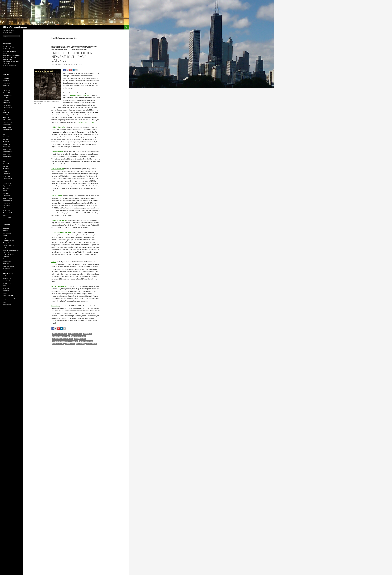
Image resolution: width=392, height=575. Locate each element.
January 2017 (6, 176)
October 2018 (7, 127)
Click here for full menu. (85, 122)
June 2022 (6, 85)
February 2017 (7, 173)
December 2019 (7, 107)
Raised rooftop (80, 338)
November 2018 (7, 124)
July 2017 (5, 161)
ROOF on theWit (57, 169)
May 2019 (5, 115)
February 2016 (7, 195)
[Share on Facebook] (64, 70)
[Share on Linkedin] (73, 70)
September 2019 (7, 110)
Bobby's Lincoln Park (59, 333)
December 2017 (7, 149)
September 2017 (7, 156)
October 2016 (7, 183)
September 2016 (7, 186)
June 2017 (6, 164)
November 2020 (7, 95)
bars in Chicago (64, 46)
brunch (5, 235)
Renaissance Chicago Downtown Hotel (65, 341)
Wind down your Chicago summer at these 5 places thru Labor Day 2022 (11, 57)
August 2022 (6, 83)
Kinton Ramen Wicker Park (61, 336)
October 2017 (7, 154)
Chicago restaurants (84, 46)
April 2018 (6, 142)
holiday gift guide (7, 268)
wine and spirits (81, 49)
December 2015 (7, 198)
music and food (7, 278)
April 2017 (6, 168)
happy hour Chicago (69, 48)
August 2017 (6, 159)
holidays (5, 271)
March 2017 (6, 171)
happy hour (6, 263)
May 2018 (5, 139)
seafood (5, 293)
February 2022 (7, 90)
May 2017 (5, 166)
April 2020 (6, 100)
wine (4, 302)
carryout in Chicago (8, 240)
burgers (73, 46)
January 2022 (6, 93)
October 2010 (7, 217)
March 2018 (6, 144)
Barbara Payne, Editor (75, 64)
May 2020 (5, 97)
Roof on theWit (58, 343)
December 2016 (7, 178)
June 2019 (6, 112)
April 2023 (6, 80)
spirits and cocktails (67, 49)
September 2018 (7, 129)
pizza (4, 285)
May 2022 (5, 88)
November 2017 (7, 151)
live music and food (8, 273)
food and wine (56, 48)
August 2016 (6, 188)
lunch (79, 48)
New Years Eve (86, 48)
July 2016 (5, 191)
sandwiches (55, 49)
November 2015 (7, 200)
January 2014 (6, 210)
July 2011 (5, 215)
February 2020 (7, 105)
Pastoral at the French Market (81, 95)
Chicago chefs (7, 243)
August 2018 (6, 132)
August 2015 (6, 203)
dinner (94, 46)
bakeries (5, 230)
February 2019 (7, 120)
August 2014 (6, 205)
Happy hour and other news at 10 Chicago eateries (71, 56)
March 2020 (6, 102)
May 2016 (5, 193)
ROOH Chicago (70, 343)
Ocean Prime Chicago (59, 286)
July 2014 (5, 208)
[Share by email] (76, 70)
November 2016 (7, 181)
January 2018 (6, 146)
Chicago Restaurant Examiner (15, 27)
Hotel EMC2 (87, 333)
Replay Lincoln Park (58, 220)
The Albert (55, 306)
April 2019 (6, 117)
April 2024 (6, 78)
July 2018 (5, 134)
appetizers (55, 46)
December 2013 (7, 213)
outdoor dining (7, 283)
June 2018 (6, 137)
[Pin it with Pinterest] (70, 70)
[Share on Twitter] (67, 70)
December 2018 (7, 122)
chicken (5, 247)
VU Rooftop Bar (57, 151)
